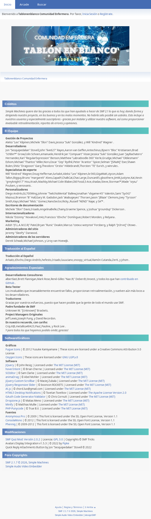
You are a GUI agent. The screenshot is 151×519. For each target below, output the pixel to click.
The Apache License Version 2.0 (107, 392)
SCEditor (11, 373)
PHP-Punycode (14, 408)
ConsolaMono (14, 420)
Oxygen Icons (14, 357)
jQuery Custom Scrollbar (20, 381)
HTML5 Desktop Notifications (23, 392)
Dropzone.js (13, 400)
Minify (9, 404)
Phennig (11, 424)
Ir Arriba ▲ (90, 507)
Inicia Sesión (89, 14)
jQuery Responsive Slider (21, 385)
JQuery (10, 365)
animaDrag (12, 377)
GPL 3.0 (58, 439)
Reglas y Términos (73, 507)
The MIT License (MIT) (67, 365)
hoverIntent (13, 369)
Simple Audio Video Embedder (24, 466)
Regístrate (106, 14)
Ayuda (58, 507)
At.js (8, 389)
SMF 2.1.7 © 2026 (16, 462)
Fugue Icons (13, 349)
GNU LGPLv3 (70, 357)
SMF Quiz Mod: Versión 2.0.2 (23, 439)
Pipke (66, 443)
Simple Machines (39, 462)
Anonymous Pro (15, 416)
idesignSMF (90, 515)
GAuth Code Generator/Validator (26, 396)
